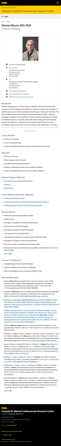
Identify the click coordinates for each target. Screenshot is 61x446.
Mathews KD (34, 300)
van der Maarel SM (33, 315)
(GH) (23, 70)
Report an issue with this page (12, 431)
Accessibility (29, 441)
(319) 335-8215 (13, 87)
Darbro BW (42, 300)
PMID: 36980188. (52, 340)
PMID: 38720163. (42, 296)
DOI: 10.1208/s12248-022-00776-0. (26, 372)
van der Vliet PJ (14, 312)
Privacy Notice (5, 441)
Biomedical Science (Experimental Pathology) (18, 181)
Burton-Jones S (22, 310)
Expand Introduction (30, 131)
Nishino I (44, 312)
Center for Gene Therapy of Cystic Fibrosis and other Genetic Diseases (26, 202)
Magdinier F (47, 310)
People (8, 21)
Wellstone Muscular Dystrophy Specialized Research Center (23, 205)
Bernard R (23, 312)
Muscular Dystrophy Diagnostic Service (21, 97)
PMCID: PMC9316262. (37, 387)
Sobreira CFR (23, 315)
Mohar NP (7, 300)
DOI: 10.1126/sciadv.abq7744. (48, 351)
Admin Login (7, 435)
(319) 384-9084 (13, 76)
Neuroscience (8, 188)
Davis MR (38, 312)
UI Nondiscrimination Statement (17, 441)
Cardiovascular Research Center (14, 198)
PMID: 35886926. (25, 387)
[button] (57, 3)
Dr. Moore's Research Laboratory (19, 94)
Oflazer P (50, 312)
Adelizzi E (19, 300)
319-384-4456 (11, 425)
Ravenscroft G (32, 310)
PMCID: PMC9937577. (22, 353)
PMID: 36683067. (18, 361)
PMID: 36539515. (43, 372)
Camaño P (14, 310)
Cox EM (13, 300)
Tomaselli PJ (30, 312)
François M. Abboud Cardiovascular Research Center (28, 11)
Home (3, 21)
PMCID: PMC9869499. (31, 361)
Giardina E (7, 310)
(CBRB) (36, 82)
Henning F (41, 310)
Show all (7, 254)
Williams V (15, 315)
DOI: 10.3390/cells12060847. (37, 340)
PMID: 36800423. (9, 353)
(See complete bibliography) (17, 91)
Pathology (7, 184)
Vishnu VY (8, 315)
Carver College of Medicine (9, 7)
